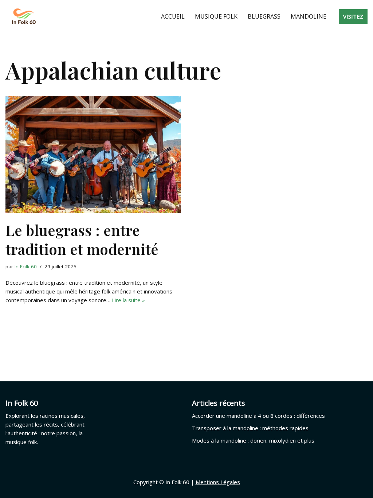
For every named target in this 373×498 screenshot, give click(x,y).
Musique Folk (216, 16)
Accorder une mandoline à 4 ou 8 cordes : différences (258, 415)
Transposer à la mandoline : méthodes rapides (250, 428)
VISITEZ (353, 16)
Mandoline (308, 16)
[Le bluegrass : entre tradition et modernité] (93, 154)
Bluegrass (264, 16)
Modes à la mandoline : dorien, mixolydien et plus (253, 440)
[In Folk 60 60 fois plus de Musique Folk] (23, 16)
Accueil (173, 16)
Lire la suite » (128, 300)
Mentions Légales (218, 482)
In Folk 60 (26, 266)
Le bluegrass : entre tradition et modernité (81, 239)
